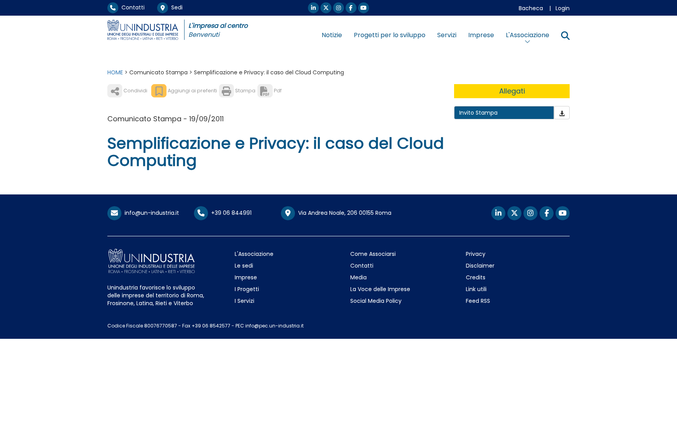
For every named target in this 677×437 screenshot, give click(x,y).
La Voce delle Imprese (380, 289)
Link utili (476, 289)
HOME (115, 72)
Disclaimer (480, 266)
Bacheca (531, 8)
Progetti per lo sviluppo (389, 35)
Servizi (446, 35)
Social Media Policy (376, 301)
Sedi (175, 7)
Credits (475, 277)
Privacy (475, 254)
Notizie (332, 35)
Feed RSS (478, 301)
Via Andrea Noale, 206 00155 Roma (343, 213)
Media (358, 277)
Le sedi (244, 266)
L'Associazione (254, 254)
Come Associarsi (373, 254)
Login (563, 8)
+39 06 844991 (230, 213)
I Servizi (244, 301)
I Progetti (247, 289)
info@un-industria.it (150, 213)
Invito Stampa (478, 113)
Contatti (131, 7)
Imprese (481, 35)
